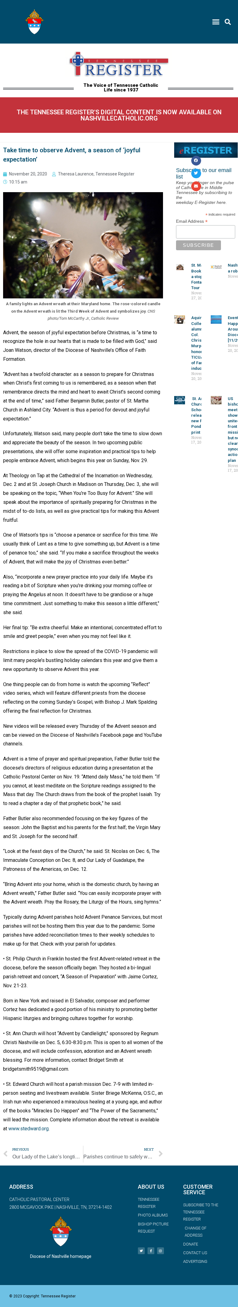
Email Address (192, 221)
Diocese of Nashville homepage (60, 1256)
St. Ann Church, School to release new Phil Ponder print (200, 415)
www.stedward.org (28, 1129)
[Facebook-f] (151, 1250)
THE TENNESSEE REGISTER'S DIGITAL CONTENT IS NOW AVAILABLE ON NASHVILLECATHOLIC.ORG (119, 115)
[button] (216, 22)
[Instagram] (160, 1250)
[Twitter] (141, 1250)
